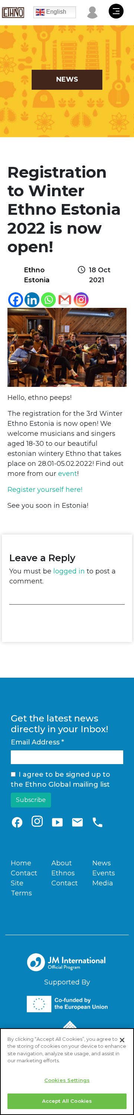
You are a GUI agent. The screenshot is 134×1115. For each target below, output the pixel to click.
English (55, 12)
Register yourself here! (44, 490)
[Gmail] (64, 299)
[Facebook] (15, 299)
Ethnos (63, 873)
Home (21, 863)
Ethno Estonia (37, 275)
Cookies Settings (67, 1080)
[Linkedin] (32, 299)
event (67, 474)
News (101, 863)
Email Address (37, 742)
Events (103, 873)
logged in (69, 571)
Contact (24, 873)
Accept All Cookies (67, 1101)
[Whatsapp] (48, 299)
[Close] (122, 1040)
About (61, 863)
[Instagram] (81, 299)
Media (102, 883)
